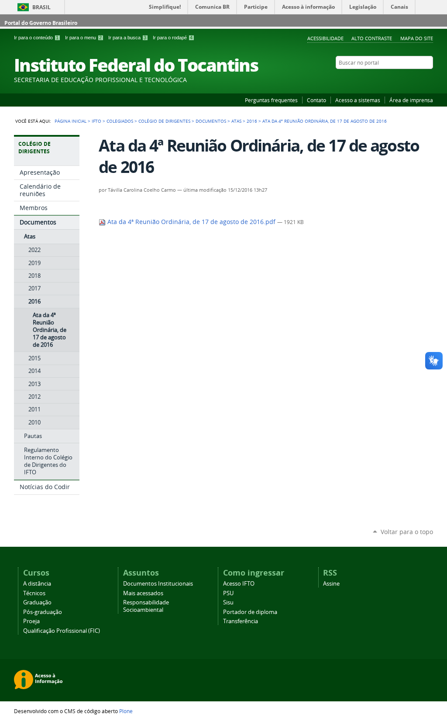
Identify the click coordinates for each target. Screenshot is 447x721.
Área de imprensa (411, 100)
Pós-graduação (42, 612)
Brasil (41, 7)
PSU (228, 593)
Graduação (37, 602)
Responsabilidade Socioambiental (146, 606)
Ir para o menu (83, 37)
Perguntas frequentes (271, 100)
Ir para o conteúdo (36, 37)
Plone (126, 710)
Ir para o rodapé (173, 37)
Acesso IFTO (238, 583)
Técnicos (34, 593)
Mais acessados (143, 593)
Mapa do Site (416, 38)
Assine (331, 583)
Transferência (240, 621)
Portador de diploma (250, 612)
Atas (236, 121)
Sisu (228, 602)
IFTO (96, 121)
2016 (252, 121)
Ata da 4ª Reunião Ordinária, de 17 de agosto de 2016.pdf (191, 222)
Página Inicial (70, 121)
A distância (37, 583)
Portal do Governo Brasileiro (40, 23)
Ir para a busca (127, 37)
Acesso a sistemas (357, 100)
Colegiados (120, 121)
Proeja (31, 621)
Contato (316, 100)
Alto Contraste (371, 38)
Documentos (211, 121)
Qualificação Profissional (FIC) (61, 631)
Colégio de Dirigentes (164, 121)
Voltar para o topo (407, 532)
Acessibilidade (325, 38)
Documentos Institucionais (158, 583)
